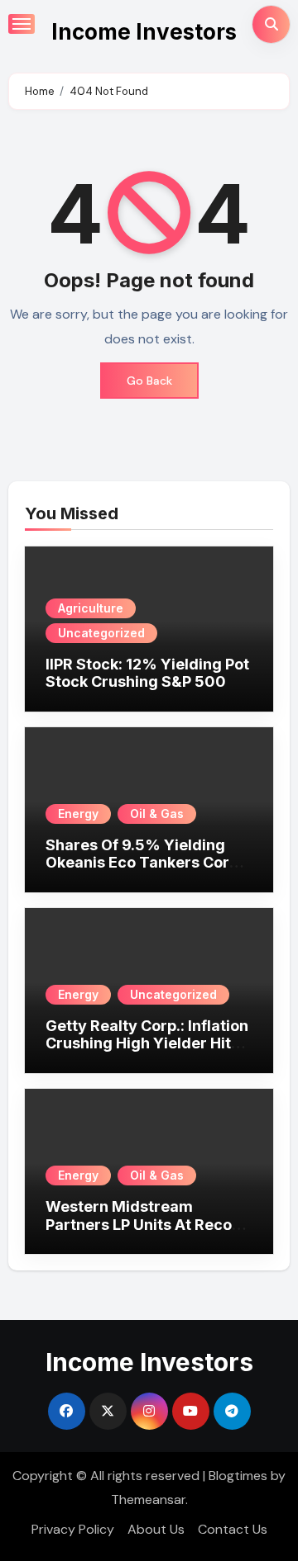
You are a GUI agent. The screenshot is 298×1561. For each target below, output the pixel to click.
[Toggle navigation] (21, 24)
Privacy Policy (72, 1529)
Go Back (149, 380)
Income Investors (144, 32)
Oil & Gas (157, 814)
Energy (78, 814)
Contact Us (232, 1529)
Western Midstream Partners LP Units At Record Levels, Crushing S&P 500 (147, 1224)
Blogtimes (238, 1475)
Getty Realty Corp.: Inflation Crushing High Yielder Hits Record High (147, 1043)
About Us (156, 1529)
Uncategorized (101, 633)
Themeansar (148, 1499)
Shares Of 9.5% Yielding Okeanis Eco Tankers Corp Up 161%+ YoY (142, 862)
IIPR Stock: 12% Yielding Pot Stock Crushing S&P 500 (147, 673)
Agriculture (90, 608)
